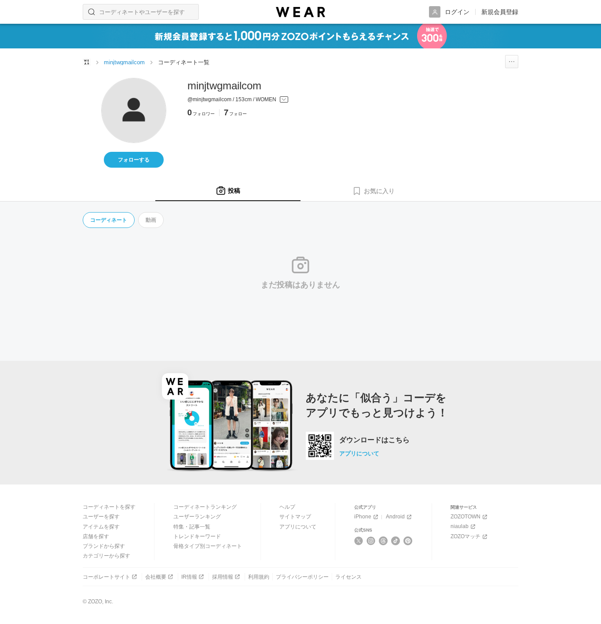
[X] (358, 540)
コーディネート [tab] (108, 220)
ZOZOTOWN (465, 517)
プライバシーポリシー (302, 577)
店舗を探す (96, 536)
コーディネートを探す (109, 507)
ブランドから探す (104, 546)
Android (395, 517)
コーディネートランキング (205, 507)
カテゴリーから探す (106, 556)
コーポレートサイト (106, 577)
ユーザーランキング (197, 517)
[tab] (227, 191)
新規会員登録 (499, 11)
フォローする (134, 160)
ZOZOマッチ (465, 536)
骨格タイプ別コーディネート (207, 546)
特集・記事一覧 (191, 527)
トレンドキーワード (197, 536)
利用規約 (258, 577)
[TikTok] (395, 540)
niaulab (460, 526)
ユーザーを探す (101, 517)
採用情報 (222, 577)
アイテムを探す (101, 527)
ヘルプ (287, 507)
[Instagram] (371, 540)
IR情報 (189, 577)
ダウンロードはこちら (374, 440)
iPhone (362, 517)
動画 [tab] (151, 220)
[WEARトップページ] (87, 62)
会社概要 (155, 577)
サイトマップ (295, 517)
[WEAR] (300, 12)
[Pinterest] (408, 540)
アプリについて (359, 453)
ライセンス (348, 577)
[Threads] (383, 540)
